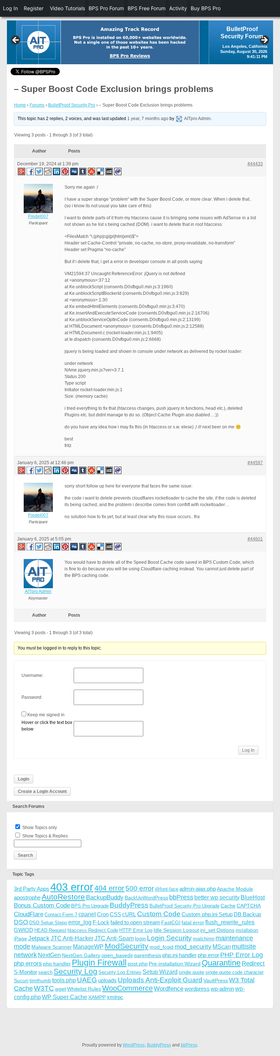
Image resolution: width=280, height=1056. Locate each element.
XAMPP (97, 997)
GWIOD (23, 930)
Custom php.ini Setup (207, 914)
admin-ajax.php (197, 889)
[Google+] (21, 171)
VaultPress (215, 980)
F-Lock (101, 922)
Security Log (75, 971)
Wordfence (168, 988)
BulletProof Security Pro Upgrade (184, 906)
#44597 (255, 462)
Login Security (169, 938)
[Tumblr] (83, 171)
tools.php (64, 980)
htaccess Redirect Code (92, 930)
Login (23, 779)
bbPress (181, 897)
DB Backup (247, 914)
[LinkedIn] (57, 171)
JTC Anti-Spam (114, 938)
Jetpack (39, 938)
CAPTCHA (249, 906)
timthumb (40, 980)
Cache (228, 906)
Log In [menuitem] (10, 8)
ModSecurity (126, 946)
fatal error (193, 922)
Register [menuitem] (33, 8)
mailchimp (203, 938)
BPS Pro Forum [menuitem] (106, 8)
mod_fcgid (161, 947)
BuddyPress (129, 905)
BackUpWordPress (146, 898)
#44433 (255, 163)
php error (208, 955)
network (25, 955)
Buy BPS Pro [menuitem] (206, 8)
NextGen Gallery (81, 955)
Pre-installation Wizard (175, 964)
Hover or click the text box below (47, 726)
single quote (191, 972)
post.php (138, 964)
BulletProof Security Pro (71, 105)
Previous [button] (16, 40)
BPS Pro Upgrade (90, 906)
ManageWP (88, 946)
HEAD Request (50, 930)
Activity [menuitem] (178, 8)
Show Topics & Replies (45, 836)
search (45, 972)
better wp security (217, 897)
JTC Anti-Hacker (72, 938)
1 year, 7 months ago (147, 118)
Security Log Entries (119, 972)
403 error (71, 887)
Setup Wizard (160, 972)
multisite (244, 946)
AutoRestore (63, 897)
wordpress (197, 989)
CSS (115, 914)
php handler (57, 964)
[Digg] (74, 171)
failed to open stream (135, 922)
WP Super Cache (64, 997)
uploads (107, 980)
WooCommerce (127, 988)
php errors (28, 963)
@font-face (166, 889)
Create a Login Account (42, 791)
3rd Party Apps (31, 889)
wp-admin (222, 989)
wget (60, 989)
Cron (103, 914)
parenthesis (147, 955)
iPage (20, 938)
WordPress (134, 1045)
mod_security (193, 946)
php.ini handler (179, 955)
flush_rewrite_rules (229, 922)
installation (247, 930)
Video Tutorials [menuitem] (67, 8)
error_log (80, 922)
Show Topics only (39, 827)
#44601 (255, 539)
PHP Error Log (241, 955)
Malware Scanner (51, 947)
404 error (109, 888)
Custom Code (158, 914)
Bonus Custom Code (42, 905)
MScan (222, 946)
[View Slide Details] (140, 42)
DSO (21, 922)
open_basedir (117, 955)
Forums (37, 105)
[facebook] (31, 171)
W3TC (44, 988)
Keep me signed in (46, 714)
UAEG (87, 980)
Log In (248, 750)
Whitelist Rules (84, 989)
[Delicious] (101, 171)
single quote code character (234, 972)
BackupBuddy (105, 897)
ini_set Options (217, 930)
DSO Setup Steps (48, 922)
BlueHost (253, 897)
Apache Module (235, 889)
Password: (32, 697)
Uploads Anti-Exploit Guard (160, 980)
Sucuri (21, 980)
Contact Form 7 (60, 914)
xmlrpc (115, 997)
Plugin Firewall (99, 962)
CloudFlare (28, 914)
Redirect (253, 963)
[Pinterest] (66, 171)
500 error (139, 888)
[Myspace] (109, 171)
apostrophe (27, 897)
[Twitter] (39, 171)
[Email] (118, 171)
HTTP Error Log (135, 930)
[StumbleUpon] (92, 171)
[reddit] (48, 171)
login (140, 938)
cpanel (87, 914)
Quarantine (221, 962)
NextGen (49, 955)
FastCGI (170, 922)
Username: (32, 675)
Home (20, 105)
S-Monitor (25, 972)
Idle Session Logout (176, 930)
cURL (129, 914)
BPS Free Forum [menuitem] (147, 8)
